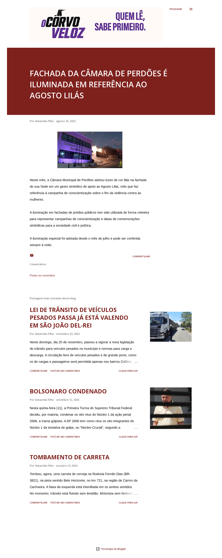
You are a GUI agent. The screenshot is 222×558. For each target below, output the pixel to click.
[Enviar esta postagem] (32, 256)
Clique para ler (128, 370)
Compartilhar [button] (141, 256)
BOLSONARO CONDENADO (68, 391)
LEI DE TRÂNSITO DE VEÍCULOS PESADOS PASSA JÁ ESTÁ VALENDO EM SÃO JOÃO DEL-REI (79, 317)
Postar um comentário (42, 275)
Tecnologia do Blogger (113, 548)
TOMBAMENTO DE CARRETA (69, 457)
